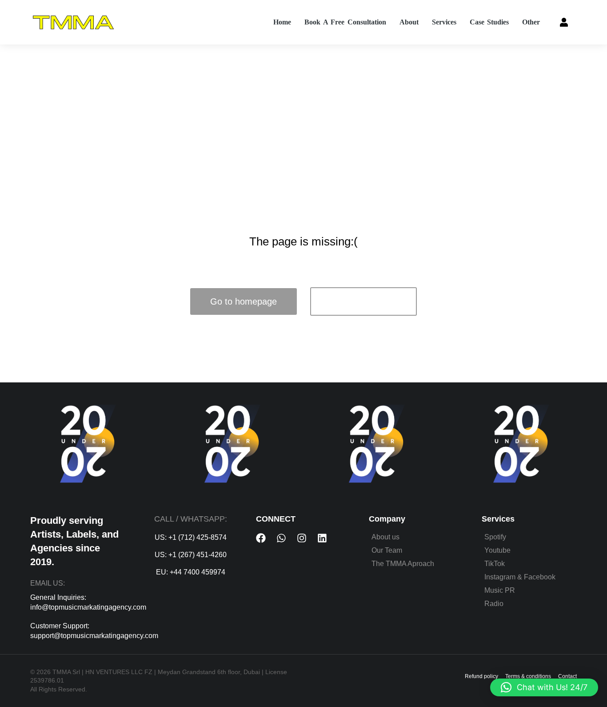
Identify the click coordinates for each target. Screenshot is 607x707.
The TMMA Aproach (402, 563)
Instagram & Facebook (519, 577)
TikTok (494, 563)
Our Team (386, 550)
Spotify (495, 537)
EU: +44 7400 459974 (190, 572)
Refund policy (481, 676)
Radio (493, 603)
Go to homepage (243, 301)
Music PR (499, 590)
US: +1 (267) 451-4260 (191, 554)
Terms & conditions (528, 676)
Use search (363, 301)
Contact (567, 676)
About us (385, 537)
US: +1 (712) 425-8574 (191, 537)
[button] (544, 687)
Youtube (497, 550)
